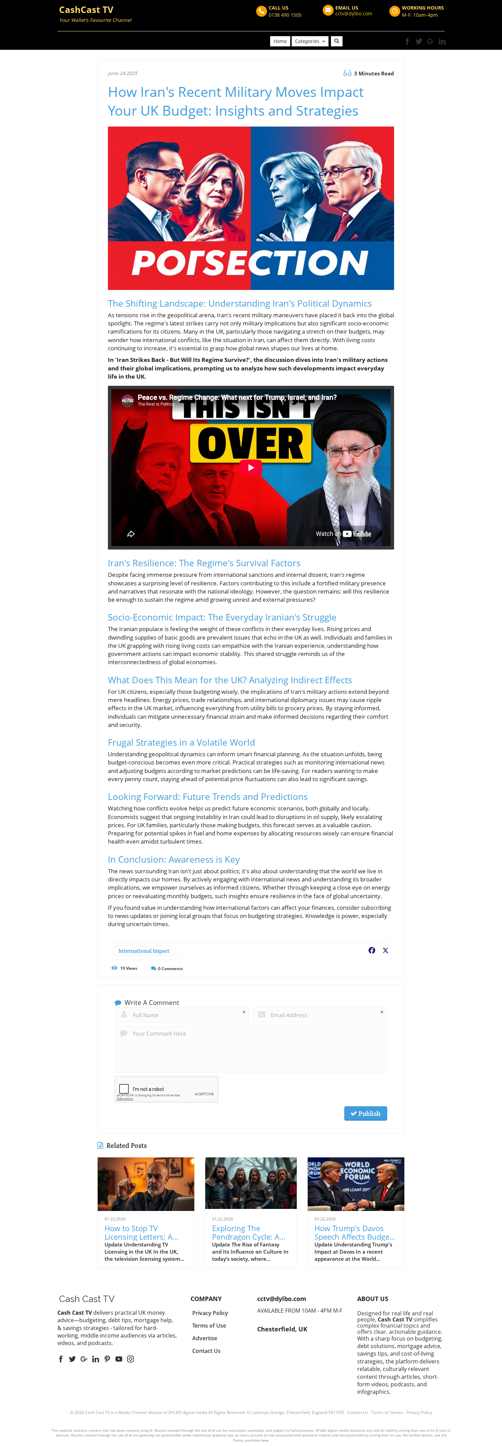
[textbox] (95, 15)
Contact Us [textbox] (206, 1351)
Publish (368, 1113)
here (264, 1440)
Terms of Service (387, 1412)
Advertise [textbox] (204, 1338)
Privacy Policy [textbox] (210, 1313)
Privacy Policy (419, 1412)
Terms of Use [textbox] (209, 1325)
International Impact (143, 950)
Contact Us (357, 1412)
